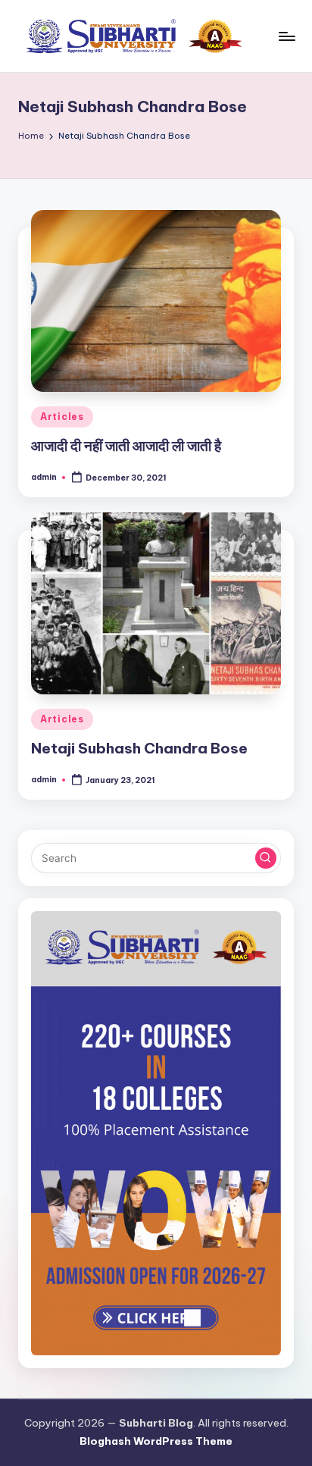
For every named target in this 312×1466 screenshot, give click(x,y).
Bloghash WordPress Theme (156, 1441)
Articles (62, 416)
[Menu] (286, 36)
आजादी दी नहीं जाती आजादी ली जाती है (126, 446)
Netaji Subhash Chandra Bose (139, 748)
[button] (265, 858)
